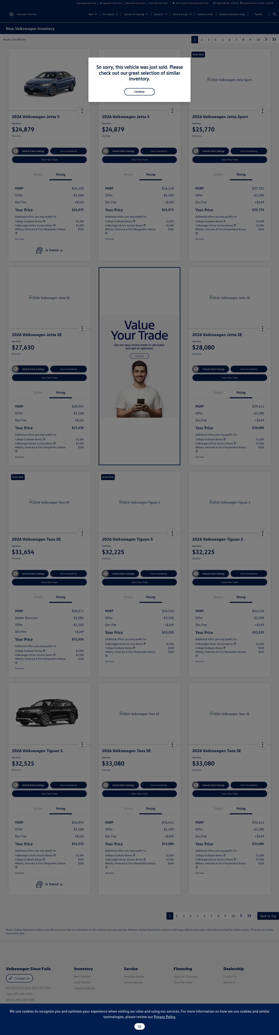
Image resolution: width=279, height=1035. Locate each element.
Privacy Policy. (165, 1016)
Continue (139, 91)
